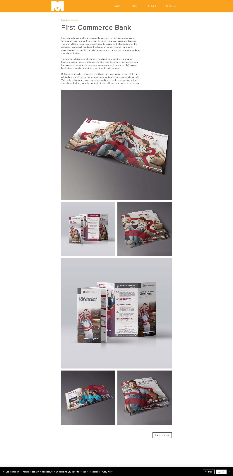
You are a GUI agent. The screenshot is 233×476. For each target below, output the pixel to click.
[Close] (229, 472)
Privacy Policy (106, 471)
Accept (221, 471)
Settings (208, 471)
